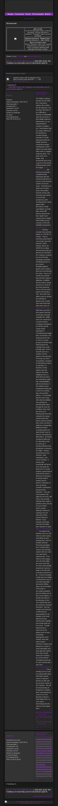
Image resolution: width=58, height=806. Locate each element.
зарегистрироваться (20, 81)
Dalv (43, 764)
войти (36, 79)
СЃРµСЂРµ (42, 757)
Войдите (21, 56)
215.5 (41, 739)
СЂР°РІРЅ (51, 766)
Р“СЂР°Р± (45, 746)
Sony (45, 759)
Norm (38, 741)
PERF (45, 739)
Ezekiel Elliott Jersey (43, 308)
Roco (48, 741)
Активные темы (28, 18)
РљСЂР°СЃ (40, 748)
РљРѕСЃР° (40, 769)
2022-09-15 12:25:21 (42, 93)
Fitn (40, 746)
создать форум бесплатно (42, 796)
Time (49, 755)
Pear (47, 773)
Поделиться (40, 92)
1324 (37, 766)
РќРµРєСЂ (40, 759)
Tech (44, 750)
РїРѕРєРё (42, 773)
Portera (9, 96)
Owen (51, 773)
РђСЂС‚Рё (47, 762)
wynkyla (9, 736)
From (51, 757)
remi (50, 746)
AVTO (41, 766)
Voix (37, 750)
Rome (44, 743)
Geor (45, 755)
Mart (37, 773)
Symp (41, 750)
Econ (37, 739)
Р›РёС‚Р (47, 769)
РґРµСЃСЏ (40, 755)
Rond (51, 743)
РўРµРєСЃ (43, 771)
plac (40, 764)
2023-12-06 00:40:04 (42, 733)
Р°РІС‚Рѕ (39, 743)
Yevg (37, 771)
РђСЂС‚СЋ (46, 752)
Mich (48, 771)
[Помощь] (29, 61)
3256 (42, 762)
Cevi (48, 759)
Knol (45, 748)
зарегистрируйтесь (34, 56)
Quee (48, 750)
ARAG (45, 766)
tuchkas (38, 775)
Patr (37, 746)
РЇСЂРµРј (44, 775)
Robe (47, 757)
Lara (48, 748)
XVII (47, 743)
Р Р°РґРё (43, 741)
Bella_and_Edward (15, 61)
